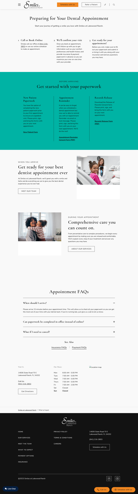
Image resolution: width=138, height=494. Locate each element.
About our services (81, 249)
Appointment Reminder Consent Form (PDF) (68, 138)
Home (20, 432)
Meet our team (28, 191)
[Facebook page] (109, 478)
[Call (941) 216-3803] (105, 4)
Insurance (23, 462)
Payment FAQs (79, 347)
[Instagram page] (117, 478)
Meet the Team (25, 444)
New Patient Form (30, 132)
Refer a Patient (91, 4)
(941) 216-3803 (24, 384)
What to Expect (25, 450)
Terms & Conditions (63, 438)
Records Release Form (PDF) (104, 122)
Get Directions (27, 391)
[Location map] (104, 382)
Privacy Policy (60, 432)
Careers (57, 444)
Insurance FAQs (59, 347)
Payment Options (26, 456)
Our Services (24, 438)
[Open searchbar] (113, 4)
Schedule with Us (67, 4)
